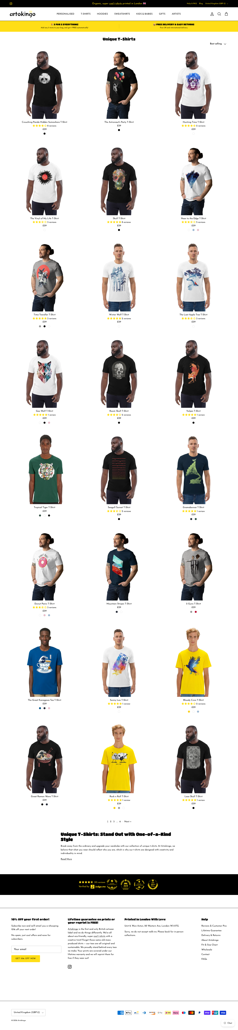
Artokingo (73, 929)
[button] (40, 126)
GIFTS (162, 14)
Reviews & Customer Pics (214, 926)
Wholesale (206, 950)
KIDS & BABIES (144, 14)
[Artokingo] (23, 14)
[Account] (211, 14)
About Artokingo (210, 940)
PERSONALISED (65, 14)
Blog (201, 4)
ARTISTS (176, 14)
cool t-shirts (115, 3)
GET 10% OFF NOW (26, 959)
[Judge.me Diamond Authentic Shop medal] (112, 884)
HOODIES (102, 14)
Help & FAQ (192, 4)
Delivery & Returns (211, 935)
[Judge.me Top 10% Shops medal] (153, 884)
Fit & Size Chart (209, 945)
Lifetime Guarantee (211, 930)
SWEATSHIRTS (122, 14)
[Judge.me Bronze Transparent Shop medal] (139, 884)
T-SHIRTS (86, 14)
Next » (127, 821)
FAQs (204, 959)
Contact (205, 954)
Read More (66, 859)
